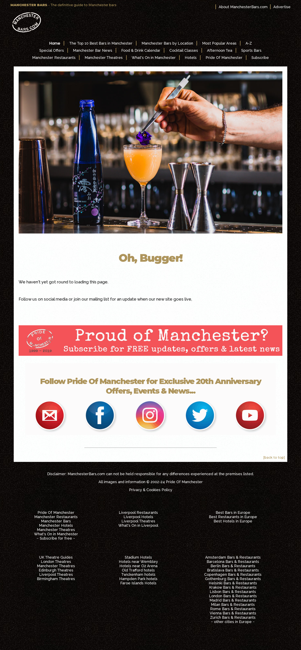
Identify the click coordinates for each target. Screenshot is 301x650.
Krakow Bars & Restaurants (233, 587)
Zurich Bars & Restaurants (233, 617)
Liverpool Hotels (138, 517)
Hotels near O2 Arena (138, 566)
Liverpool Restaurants (138, 512)
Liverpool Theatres (138, 521)
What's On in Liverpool (138, 525)
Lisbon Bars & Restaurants (233, 591)
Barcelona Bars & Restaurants (233, 561)
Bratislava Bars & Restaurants (233, 570)
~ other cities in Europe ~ (233, 622)
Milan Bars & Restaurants (233, 604)
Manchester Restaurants (54, 57)
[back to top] (274, 457)
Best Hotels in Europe (233, 521)
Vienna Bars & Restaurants (233, 613)
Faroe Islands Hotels (138, 583)
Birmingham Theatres (56, 579)
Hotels (191, 57)
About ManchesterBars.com (243, 7)
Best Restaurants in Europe (233, 517)
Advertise (282, 7)
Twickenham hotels (138, 574)
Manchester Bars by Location (167, 43)
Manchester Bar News (92, 50)
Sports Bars (251, 50)
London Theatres (56, 561)
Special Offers (51, 50)
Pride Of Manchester (224, 57)
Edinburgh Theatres (56, 570)
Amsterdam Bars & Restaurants (233, 557)
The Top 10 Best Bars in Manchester (100, 43)
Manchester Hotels (56, 525)
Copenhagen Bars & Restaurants (232, 574)
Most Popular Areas (219, 43)
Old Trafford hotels (138, 570)
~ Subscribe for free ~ (56, 538)
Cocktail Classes (183, 50)
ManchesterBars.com (86, 474)
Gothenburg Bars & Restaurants (233, 579)
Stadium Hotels (138, 557)
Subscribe (260, 57)
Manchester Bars (56, 521)
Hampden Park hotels (138, 579)
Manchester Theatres (104, 57)
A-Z (249, 43)
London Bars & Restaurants (233, 596)
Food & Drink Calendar (140, 50)
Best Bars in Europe (233, 512)
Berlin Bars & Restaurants (232, 566)
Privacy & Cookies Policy (150, 490)
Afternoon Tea (219, 50)
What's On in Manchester (154, 57)
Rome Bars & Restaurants (233, 609)
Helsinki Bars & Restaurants (233, 583)
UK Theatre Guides (56, 557)
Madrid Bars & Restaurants (232, 600)
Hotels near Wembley (138, 561)
